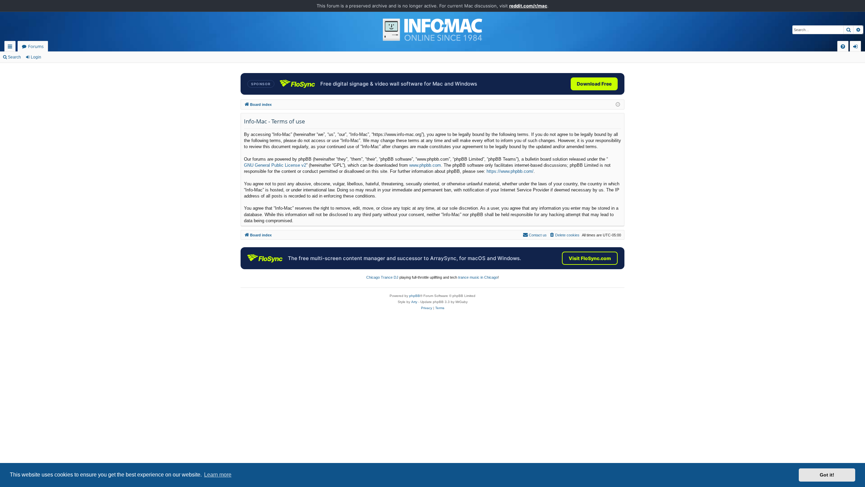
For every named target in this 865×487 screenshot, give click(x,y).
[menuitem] (843, 46)
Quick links (11, 47)
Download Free (594, 84)
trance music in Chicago (478, 277)
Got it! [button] (827, 475)
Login (36, 57)
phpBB (414, 296)
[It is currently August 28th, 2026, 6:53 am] (618, 105)
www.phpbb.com (425, 165)
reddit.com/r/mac (528, 5)
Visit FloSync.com (590, 258)
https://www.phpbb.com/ (510, 171)
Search (14, 57)
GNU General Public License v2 (275, 165)
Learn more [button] (217, 475)
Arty (414, 302)
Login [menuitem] (857, 47)
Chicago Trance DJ (382, 277)
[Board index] (432, 30)
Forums (36, 46)
